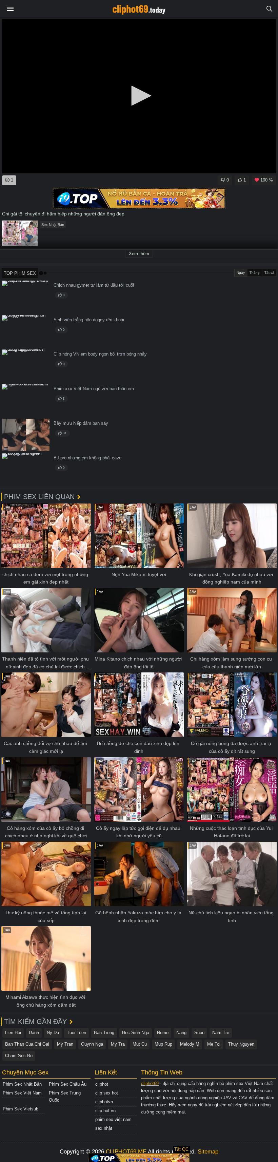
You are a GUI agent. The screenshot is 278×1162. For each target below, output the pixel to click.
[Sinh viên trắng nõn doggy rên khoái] (25, 331)
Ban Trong (104, 1032)
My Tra (118, 1044)
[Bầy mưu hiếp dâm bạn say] (25, 435)
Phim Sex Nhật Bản (22, 1084)
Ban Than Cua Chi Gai (27, 1044)
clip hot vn (105, 1110)
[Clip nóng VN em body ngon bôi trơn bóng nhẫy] (25, 365)
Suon (199, 1032)
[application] (139, 96)
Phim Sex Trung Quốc (65, 1096)
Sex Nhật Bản (52, 225)
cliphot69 (150, 1083)
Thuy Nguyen (241, 1044)
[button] (139, 96)
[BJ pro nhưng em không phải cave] (25, 469)
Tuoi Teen (76, 1032)
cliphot (101, 1084)
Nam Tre (220, 1032)
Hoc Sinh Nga (135, 1032)
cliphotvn (104, 1101)
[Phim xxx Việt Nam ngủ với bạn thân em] (25, 400)
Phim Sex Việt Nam (22, 1093)
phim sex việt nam (113, 1119)
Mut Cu (140, 1044)
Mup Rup (163, 1044)
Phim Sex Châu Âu (67, 1084)
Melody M (189, 1044)
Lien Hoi (13, 1032)
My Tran (65, 1044)
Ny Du (53, 1032)
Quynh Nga (92, 1044)
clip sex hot (106, 1093)
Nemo (162, 1032)
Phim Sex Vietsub (20, 1108)
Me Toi (213, 1044)
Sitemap (208, 1151)
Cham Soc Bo (19, 1055)
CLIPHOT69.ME (126, 1151)
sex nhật (103, 1128)
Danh (34, 1032)
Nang (181, 1032)
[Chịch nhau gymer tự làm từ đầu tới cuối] (25, 297)
